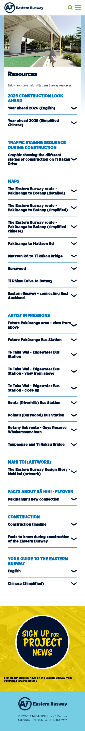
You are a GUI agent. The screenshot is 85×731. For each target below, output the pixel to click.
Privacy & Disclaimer (33, 716)
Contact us (59, 716)
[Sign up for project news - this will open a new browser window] (42, 642)
